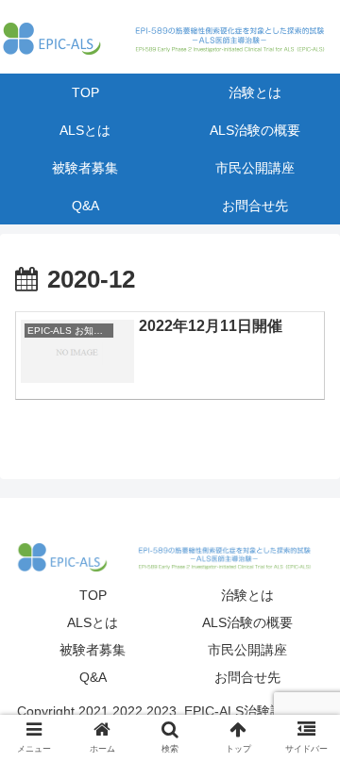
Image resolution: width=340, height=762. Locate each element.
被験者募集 (93, 649)
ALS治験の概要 (247, 622)
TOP (93, 595)
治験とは (247, 595)
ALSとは (92, 622)
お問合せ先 (247, 677)
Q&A (93, 677)
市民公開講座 (247, 649)
